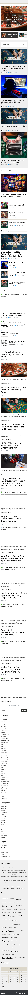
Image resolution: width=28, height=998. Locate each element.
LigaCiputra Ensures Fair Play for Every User (17, 223)
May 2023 (3, 794)
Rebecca (3, 199)
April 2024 (3, 773)
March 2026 (4, 729)
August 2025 (4, 742)
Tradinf (3, 837)
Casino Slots (10, 552)
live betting (16, 924)
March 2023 (4, 796)
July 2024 (3, 767)
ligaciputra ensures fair (6, 923)
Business (3, 810)
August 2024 (4, 765)
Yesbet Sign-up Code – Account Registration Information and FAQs (12, 669)
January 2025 (4, 756)
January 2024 (4, 779)
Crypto (2, 814)
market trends (4, 927)
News (2, 828)
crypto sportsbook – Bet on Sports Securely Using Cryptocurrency (17, 204)
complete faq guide (18, 905)
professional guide (5, 944)
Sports (2, 833)
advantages (12, 898)
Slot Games (15, 951)
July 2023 (3, 791)
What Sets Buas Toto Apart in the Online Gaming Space (13, 389)
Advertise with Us (5, 856)
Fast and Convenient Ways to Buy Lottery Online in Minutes (13, 314)
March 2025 (4, 752)
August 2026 (4, 719)
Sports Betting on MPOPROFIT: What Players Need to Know (12, 632)
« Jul (2, 987)
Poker (2, 832)
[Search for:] (10, 711)
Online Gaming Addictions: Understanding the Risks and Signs (17, 323)
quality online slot (14, 944)
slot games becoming (6, 954)
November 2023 (5, 783)
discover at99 (9, 909)
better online (4, 902)
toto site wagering (22, 957)
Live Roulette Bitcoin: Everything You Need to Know (14, 19)
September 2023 (5, 787)
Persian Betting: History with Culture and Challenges (14, 127)
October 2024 (4, 761)
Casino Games (7, 906)
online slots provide (5, 937)
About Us (3, 848)
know (14, 920)
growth (19, 916)
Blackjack (3, 808)
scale (20, 945)
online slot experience (6, 934)
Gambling (3, 816)
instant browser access (6, 919)
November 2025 (5, 736)
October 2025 (4, 738)
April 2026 (3, 727)
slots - (13, 954)
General (9, 701)
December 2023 (5, 781)
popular (12, 940)
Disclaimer (3, 854)
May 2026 (3, 725)
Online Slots (15, 934)
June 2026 (3, 723)
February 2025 (4, 754)
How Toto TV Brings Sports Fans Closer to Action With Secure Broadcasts (12, 102)
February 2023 (4, 798)
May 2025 (3, 748)
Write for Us (4, 850)
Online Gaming (8, 931)
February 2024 (4, 777)
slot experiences (15, 947)
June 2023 (3, 793)
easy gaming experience (6, 912)
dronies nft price (22, 909)
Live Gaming (4, 822)
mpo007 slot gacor (12, 927)
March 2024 (4, 775)
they (15, 957)
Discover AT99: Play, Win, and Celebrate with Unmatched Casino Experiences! (17, 214)
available (19, 899)
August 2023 (4, 789)
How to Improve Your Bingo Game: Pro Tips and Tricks (17, 332)
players (5, 941)
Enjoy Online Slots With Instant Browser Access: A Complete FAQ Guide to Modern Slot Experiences (13, 482)
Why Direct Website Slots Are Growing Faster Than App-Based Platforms (12, 558)
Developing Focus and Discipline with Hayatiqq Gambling (12, 161)
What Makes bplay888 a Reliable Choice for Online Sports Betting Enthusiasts (13, 68)
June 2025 (3, 746)
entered (19, 912)
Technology (4, 835)
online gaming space (20, 930)
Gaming (14, 15)
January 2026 (4, 732)
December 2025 (5, 734)
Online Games (4, 830)
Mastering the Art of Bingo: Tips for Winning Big (17, 342)
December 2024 (5, 758)
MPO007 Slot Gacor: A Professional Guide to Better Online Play (11, 445)
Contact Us (4, 845)
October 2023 (4, 785)
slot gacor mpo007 (5, 950)
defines (3, 909)
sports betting (7, 958)
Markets (3, 826)
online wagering (14, 937)
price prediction (18, 940)
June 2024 (3, 769)
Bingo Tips (4, 806)
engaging (14, 912)
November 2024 (5, 760)
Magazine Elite (22, 993)
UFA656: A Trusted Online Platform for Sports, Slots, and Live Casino (12, 426)
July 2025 (3, 744)
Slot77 (8, 947)
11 (6, 977)
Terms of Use (4, 852)
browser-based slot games (13, 902)
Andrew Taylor (4, 72)
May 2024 (3, 771)
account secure (5, 898)
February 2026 (4, 730)
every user (3, 915)
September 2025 (5, 740)
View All (24, 44)
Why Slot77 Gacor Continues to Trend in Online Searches (13, 196)
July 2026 (3, 721)
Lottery (3, 824)
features (11, 916)
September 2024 (5, 763)
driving (15, 909)
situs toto (3, 947)
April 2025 (3, 750)
